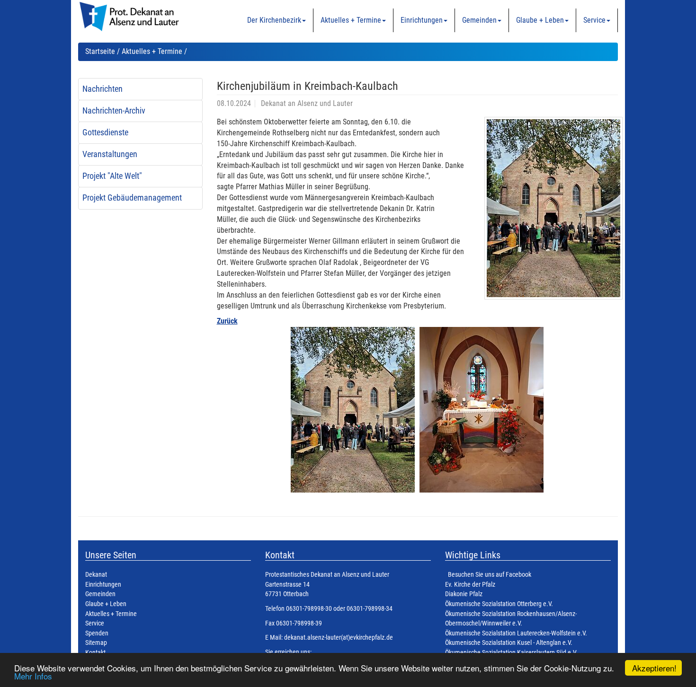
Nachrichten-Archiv (113, 110)
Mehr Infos (33, 676)
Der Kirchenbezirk (274, 20)
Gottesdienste (105, 132)
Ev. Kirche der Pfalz (470, 585)
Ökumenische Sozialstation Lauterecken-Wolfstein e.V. (516, 633)
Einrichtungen (422, 20)
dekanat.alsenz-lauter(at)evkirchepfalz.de (338, 638)
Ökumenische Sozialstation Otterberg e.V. (499, 604)
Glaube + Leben (540, 20)
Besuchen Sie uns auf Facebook (489, 575)
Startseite (100, 51)
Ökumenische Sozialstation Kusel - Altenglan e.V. (508, 643)
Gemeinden (479, 20)
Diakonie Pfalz (463, 594)
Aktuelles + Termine (351, 20)
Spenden (96, 633)
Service (594, 20)
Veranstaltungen (109, 154)
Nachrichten (102, 89)
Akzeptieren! (654, 668)
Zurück (227, 321)
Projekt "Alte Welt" (112, 176)
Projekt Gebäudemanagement (132, 198)
